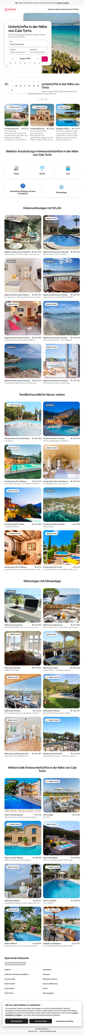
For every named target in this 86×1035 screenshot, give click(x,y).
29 (34, 86)
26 (21, 86)
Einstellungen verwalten (64, 1021)
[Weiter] (46, 99)
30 (38, 86)
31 (12, 90)
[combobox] (28, 44)
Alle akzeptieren (17, 1021)
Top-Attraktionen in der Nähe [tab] (15, 963)
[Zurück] (38, 99)
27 (25, 86)
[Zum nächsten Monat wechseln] (38, 58)
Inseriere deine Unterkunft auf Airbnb (63, 9)
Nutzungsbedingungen (48, 1031)
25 (16, 86)
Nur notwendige (41, 1021)
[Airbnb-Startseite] (10, 9)
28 (29, 86)
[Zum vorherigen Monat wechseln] (12, 58)
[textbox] (18, 52)
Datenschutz (32, 1031)
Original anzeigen (63, 3)
